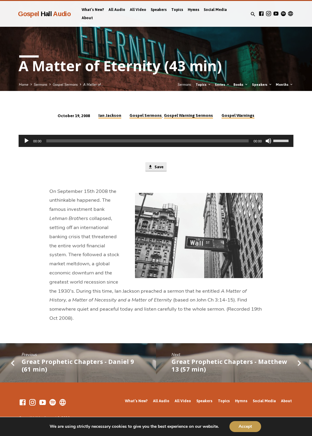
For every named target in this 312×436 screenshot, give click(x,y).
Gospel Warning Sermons (188, 115)
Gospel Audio (44, 14)
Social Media (215, 10)
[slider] (281, 140)
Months (282, 84)
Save (159, 167)
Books (238, 84)
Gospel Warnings (238, 115)
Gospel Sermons (65, 84)
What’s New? (93, 10)
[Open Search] (253, 14)
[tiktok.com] (290, 14)
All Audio (116, 10)
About (87, 18)
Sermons (40, 84)
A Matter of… (93, 84)
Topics (177, 10)
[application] (156, 141)
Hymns (193, 10)
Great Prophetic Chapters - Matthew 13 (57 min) (229, 365)
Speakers (159, 10)
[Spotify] (283, 14)
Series (220, 84)
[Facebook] (261, 14)
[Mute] (268, 141)
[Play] (26, 141)
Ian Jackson (109, 115)
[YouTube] (276, 14)
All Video (138, 10)
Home (23, 84)
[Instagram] (268, 14)
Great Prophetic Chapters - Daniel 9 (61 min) (78, 365)
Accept (245, 426)
